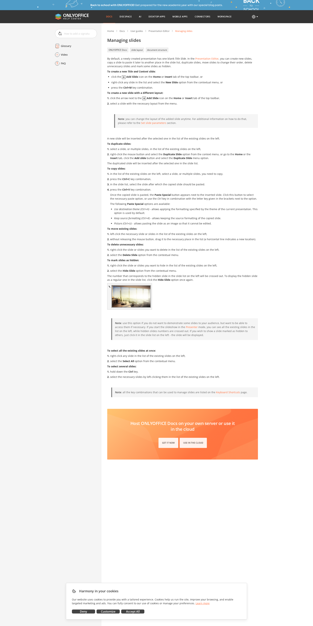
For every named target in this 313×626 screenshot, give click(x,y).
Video (64, 54)
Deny (83, 612)
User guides (136, 31)
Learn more (203, 603)
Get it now (168, 442)
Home (110, 31)
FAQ (63, 63)
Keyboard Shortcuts (228, 392)
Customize (108, 612)
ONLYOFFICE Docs (118, 49)
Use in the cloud (193, 442)
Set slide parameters (153, 123)
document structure (157, 49)
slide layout (137, 49)
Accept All (133, 612)
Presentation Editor (159, 31)
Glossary (66, 46)
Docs (122, 31)
